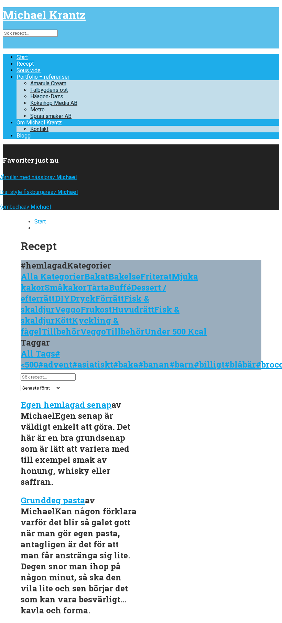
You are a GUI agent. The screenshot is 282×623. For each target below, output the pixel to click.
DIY (62, 298)
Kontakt (39, 129)
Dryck (82, 298)
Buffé (120, 287)
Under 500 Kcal (175, 331)
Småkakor (66, 287)
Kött (63, 320)
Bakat (96, 276)
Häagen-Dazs (46, 96)
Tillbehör (61, 331)
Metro (37, 109)
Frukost (96, 309)
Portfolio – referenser (43, 77)
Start (22, 57)
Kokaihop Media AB (53, 103)
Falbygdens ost (49, 90)
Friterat (156, 276)
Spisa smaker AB (51, 116)
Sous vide (29, 70)
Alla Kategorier (52, 276)
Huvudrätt (133, 309)
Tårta (98, 287)
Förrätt (109, 298)
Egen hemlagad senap (66, 404)
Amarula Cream (48, 83)
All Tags (38, 353)
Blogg (24, 135)
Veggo (67, 309)
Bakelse (124, 276)
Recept (25, 64)
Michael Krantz (44, 14)
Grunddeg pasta (53, 500)
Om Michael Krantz (39, 122)
